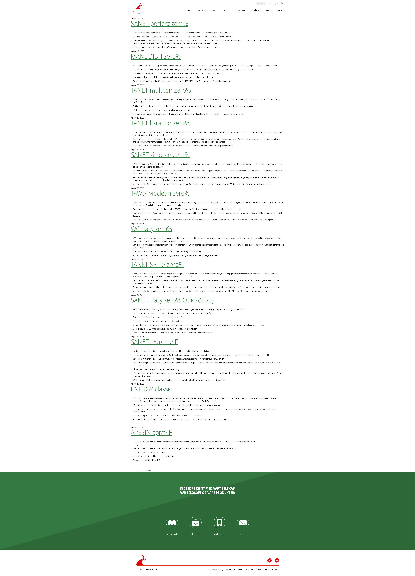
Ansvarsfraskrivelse (271, 570)
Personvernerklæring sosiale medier (239, 570)
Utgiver (258, 570)
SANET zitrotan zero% (160, 154)
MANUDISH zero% (156, 56)
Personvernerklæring (215, 570)
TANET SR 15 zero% (157, 264)
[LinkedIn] (277, 560)
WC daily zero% (151, 228)
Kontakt (280, 10)
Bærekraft (255, 10)
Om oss (189, 10)
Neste (148, 470)
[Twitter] (269, 560)
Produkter (226, 10)
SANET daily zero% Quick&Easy (172, 300)
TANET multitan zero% (161, 90)
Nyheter (201, 10)
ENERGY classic (151, 388)
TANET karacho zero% (160, 122)
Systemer (241, 10)
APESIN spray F (151, 432)
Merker (213, 10)
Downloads (261, 3)
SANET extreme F (154, 341)
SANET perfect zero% (159, 23)
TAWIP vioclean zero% (160, 193)
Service (268, 10)
